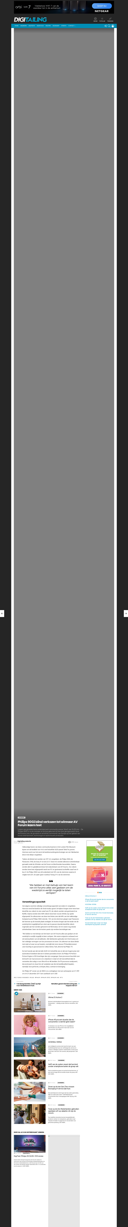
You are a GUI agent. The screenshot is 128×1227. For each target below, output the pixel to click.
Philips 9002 (46, 977)
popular (102, 21)
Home (16, 26)
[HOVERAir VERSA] (30, 1047)
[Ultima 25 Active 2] (30, 1002)
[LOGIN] (112, 26)
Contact (71, 26)
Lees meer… (59, 1029)
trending (110, 21)
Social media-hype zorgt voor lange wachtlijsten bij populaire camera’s (96, 923)
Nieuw (95, 21)
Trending (16, 993)
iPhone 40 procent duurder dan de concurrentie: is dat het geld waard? (61, 1021)
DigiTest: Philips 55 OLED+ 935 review (28, 1156)
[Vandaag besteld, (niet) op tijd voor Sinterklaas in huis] (2, 613)
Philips (38, 977)
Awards (26, 977)
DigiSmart (56, 26)
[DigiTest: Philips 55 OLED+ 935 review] (30, 1144)
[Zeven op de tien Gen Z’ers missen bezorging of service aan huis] (30, 1092)
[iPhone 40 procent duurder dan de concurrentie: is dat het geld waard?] (30, 1025)
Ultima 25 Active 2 (55, 997)
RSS (100, 892)
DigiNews (23, 26)
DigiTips (48, 26)
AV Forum (18, 977)
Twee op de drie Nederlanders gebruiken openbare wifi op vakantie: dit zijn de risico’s (63, 1111)
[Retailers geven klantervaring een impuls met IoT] (126, 613)
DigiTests (32, 26)
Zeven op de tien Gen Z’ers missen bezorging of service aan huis (61, 1088)
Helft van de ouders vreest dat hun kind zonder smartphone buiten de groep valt (63, 1065)
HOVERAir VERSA (55, 1042)
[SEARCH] (109, 26)
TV (62, 977)
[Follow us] (105, 26)
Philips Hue (55, 977)
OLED (32, 977)
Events (63, 26)
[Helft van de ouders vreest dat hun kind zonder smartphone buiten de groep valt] (30, 1069)
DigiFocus (40, 26)
